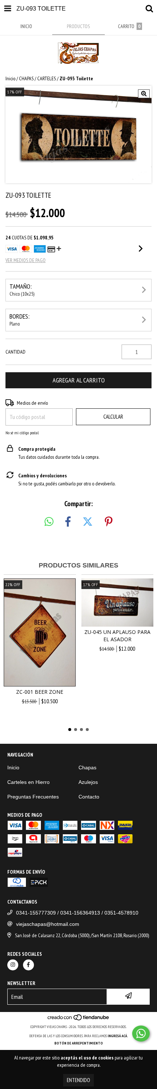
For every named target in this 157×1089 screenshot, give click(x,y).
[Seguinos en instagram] (12, 964)
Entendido (78, 1080)
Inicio (10, 78)
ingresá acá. (118, 1036)
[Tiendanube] (79, 1019)
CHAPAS (26, 78)
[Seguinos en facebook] (28, 964)
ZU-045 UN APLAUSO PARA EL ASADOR (117, 635)
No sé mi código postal (22, 432)
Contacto (88, 797)
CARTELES (46, 78)
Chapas (87, 767)
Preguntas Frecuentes (33, 797)
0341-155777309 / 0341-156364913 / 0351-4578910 (77, 913)
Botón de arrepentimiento (78, 1043)
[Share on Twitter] (88, 522)
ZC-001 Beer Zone (39, 691)
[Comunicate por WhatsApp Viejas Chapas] (141, 1033)
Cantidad (15, 352)
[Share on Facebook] (68, 522)
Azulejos (88, 782)
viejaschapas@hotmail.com (47, 924)
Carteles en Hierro (28, 782)
